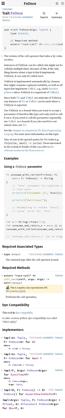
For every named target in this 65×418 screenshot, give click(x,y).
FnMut (15, 365)
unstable (27, 17)
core (4, 9)
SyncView (17, 374)
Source (6, 20)
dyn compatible (23, 312)
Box (11, 408)
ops (10, 9)
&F (33, 342)
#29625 (21, 291)
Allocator (28, 404)
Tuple (43, 29)
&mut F (37, 358)
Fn (13, 348)
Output (22, 33)
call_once (50, 44)
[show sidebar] (3, 3)
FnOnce (30, 4)
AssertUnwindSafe (38, 394)
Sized (26, 348)
